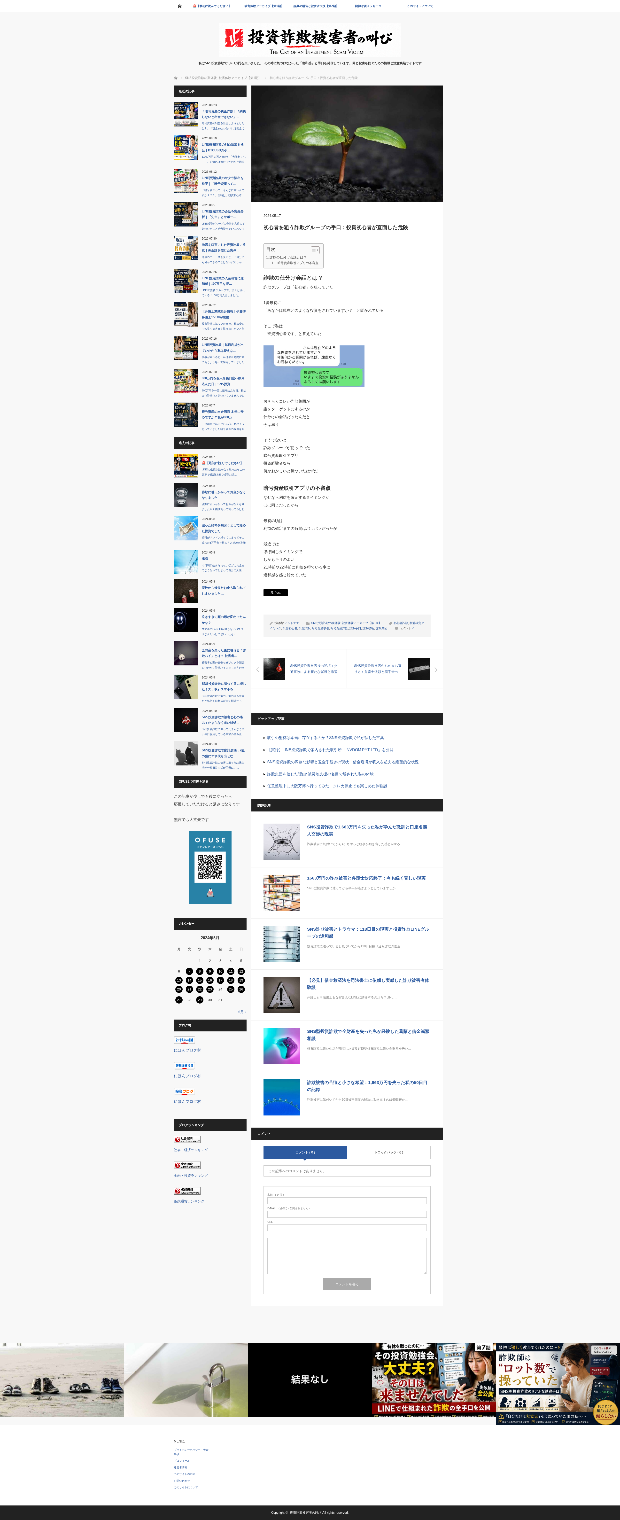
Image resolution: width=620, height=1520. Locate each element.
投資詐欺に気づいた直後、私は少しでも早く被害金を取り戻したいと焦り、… (223, 328)
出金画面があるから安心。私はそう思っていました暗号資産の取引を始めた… (223, 429)
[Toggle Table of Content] (312, 250)
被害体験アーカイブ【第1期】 (264, 6)
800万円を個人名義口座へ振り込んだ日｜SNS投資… (223, 381)
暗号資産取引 (320, 628)
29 (200, 1000)
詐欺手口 (355, 628)
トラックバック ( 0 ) (388, 1152)
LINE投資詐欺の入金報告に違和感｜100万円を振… (223, 281)
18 (231, 980)
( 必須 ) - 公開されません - (288, 1208)
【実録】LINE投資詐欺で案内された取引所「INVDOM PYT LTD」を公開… (332, 750)
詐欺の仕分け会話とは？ (288, 257)
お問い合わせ (182, 1480)
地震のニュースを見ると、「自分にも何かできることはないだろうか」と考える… (223, 262)
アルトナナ (292, 623)
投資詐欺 (304, 628)
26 (241, 989)
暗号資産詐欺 (339, 628)
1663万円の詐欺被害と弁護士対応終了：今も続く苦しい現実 (366, 878)
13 (179, 980)
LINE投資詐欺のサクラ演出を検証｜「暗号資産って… (223, 180)
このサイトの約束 (184, 1474)
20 (179, 989)
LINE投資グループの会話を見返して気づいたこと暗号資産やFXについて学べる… (223, 228)
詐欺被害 (368, 628)
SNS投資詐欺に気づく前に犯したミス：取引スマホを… (224, 686)
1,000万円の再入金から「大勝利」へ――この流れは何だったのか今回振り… (224, 161)
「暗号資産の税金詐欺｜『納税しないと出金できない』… (224, 114)
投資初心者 (290, 628)
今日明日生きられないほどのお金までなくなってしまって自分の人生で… (223, 570)
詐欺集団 (381, 628)
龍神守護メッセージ (368, 6)
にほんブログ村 (187, 1050)
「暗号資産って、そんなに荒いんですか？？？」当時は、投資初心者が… (223, 195)
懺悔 (205, 559)
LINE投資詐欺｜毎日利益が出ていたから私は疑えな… (223, 347)
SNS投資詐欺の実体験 (326, 623)
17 (220, 980)
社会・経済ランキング (191, 1150)
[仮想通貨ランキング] (187, 1193)
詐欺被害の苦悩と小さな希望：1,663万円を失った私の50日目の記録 (367, 1086)
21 (189, 989)
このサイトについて (420, 6)
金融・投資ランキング (191, 1175)
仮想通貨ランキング (189, 1201)
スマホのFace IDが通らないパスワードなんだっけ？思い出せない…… (224, 632)
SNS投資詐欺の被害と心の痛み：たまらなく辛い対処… (222, 720)
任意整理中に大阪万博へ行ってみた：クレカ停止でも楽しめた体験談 (327, 786)
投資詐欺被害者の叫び (305, 1512)
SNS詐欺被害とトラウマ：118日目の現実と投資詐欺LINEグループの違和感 (368, 933)
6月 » (242, 1012)
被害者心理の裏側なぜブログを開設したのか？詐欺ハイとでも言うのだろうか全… (223, 667)
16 (210, 980)
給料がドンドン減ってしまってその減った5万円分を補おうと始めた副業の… (224, 542)
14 (189, 980)
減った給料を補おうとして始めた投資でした (224, 528)
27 (179, 1000)
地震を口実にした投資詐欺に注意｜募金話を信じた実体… (224, 247)
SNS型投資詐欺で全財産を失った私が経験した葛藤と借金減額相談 (368, 1035)
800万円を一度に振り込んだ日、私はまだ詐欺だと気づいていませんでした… (224, 395)
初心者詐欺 (401, 623)
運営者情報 (180, 1467)
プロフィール (182, 1460)
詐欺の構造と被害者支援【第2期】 (316, 6)
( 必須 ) (275, 1194)
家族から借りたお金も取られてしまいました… (224, 590)
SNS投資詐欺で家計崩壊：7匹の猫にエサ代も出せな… (223, 753)
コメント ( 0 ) (305, 1152)
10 (220, 971)
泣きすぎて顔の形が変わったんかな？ (224, 619)
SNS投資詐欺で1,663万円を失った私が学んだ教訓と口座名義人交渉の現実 (367, 830)
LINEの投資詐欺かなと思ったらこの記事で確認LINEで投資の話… (223, 472)
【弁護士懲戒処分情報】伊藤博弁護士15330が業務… (224, 314)
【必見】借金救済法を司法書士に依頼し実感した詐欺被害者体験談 (368, 984)
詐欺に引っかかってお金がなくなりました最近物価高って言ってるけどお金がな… (223, 509)
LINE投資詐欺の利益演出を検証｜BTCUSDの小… (223, 147)
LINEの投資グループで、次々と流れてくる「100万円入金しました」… (223, 293)
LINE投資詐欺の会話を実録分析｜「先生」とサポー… (223, 214)
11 (231, 971)
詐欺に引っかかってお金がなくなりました (224, 494)
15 (200, 980)
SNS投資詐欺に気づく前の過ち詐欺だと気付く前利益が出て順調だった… (223, 701)
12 (241, 971)
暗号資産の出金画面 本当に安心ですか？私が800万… (223, 414)
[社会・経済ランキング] (187, 1142)
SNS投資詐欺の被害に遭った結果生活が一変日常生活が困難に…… (223, 765)
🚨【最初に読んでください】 (212, 6)
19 (241, 980)
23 (210, 989)
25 (231, 989)
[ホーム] (180, 6)
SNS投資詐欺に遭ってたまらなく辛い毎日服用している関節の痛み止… (223, 732)
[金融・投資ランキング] (187, 1168)
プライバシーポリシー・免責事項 (191, 1452)
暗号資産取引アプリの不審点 (298, 263)
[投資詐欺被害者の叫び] (310, 56)
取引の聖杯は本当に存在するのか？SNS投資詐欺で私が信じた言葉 (325, 738)
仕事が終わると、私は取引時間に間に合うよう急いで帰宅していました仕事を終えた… (223, 362)
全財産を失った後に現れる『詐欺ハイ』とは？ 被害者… (224, 653)
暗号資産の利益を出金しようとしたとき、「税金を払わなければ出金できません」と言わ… (223, 128)
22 (200, 989)
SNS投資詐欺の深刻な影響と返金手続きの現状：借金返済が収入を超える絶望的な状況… (345, 762)
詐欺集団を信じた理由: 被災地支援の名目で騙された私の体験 (320, 774)
